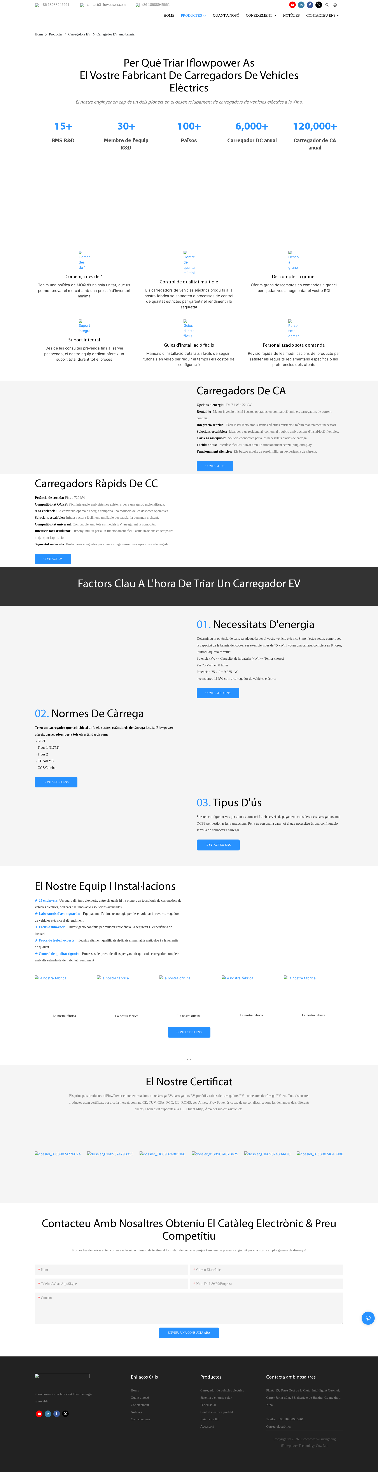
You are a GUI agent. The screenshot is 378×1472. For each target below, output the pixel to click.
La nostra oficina (126, 1016)
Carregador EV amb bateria (115, 34)
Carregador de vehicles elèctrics (222, 1390)
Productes (56, 34)
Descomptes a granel (294, 276)
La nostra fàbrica (64, 1016)
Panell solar (208, 1405)
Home (39, 34)
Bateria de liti (209, 1419)
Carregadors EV (79, 34)
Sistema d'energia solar (216, 1397)
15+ (63, 127)
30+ (126, 127)
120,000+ (315, 127)
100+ (189, 127)
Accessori (207, 1426)
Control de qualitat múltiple (189, 282)
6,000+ (252, 127)
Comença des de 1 (84, 276)
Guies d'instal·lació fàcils (189, 345)
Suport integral (84, 340)
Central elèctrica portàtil (216, 1412)
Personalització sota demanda (294, 345)
